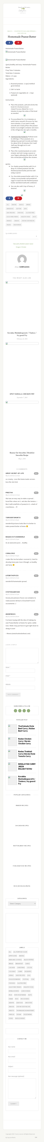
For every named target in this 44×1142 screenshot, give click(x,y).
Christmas (21, 967)
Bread (28, 204)
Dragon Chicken (21, 247)
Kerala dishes (14, 991)
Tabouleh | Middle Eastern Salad (23, 244)
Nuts (34, 216)
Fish (32, 979)
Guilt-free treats (12, 216)
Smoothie (28, 1003)
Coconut (12, 971)
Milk (10, 995)
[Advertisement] (22, 928)
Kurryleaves (12, 233)
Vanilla (11, 1014)
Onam (11, 999)
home (23, 479)
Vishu (11, 1018)
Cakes (27, 963)
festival (26, 979)
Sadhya (11, 1003)
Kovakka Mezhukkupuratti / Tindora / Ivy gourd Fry (22, 334)
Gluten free (30, 212)
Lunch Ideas (25, 991)
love (7, 482)
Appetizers (13, 956)
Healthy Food (25, 216)
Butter (18, 208)
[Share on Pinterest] (18, 43)
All (8, 204)
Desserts (28, 971)
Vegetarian (17, 225)
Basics (10, 31)
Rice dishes (25, 999)
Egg (28, 975)
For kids (20, 212)
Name (8, 667)
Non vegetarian (20, 995)
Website (8, 684)
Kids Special (22, 33)
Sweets (11, 1010)
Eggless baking (14, 979)
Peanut (9, 221)
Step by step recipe (28, 221)
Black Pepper (28, 960)
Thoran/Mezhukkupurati (25, 1010)
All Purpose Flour (20, 952)
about (15, 143)
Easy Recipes (11, 212)
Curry (20, 971)
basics (21, 204)
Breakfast (10, 208)
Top (36, 1137)
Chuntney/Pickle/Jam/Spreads (25, 31)
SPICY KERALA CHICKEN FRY (22, 394)
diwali (11, 975)
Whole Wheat (20, 1018)
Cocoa (29, 967)
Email (8, 676)
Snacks (16, 221)
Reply (36, 473)
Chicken (12, 967)
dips (25, 208)
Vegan (9, 225)
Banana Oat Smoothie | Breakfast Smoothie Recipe (22, 454)
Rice (16, 999)
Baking (14, 204)
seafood (19, 1003)
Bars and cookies (15, 960)
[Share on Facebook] (9, 43)
